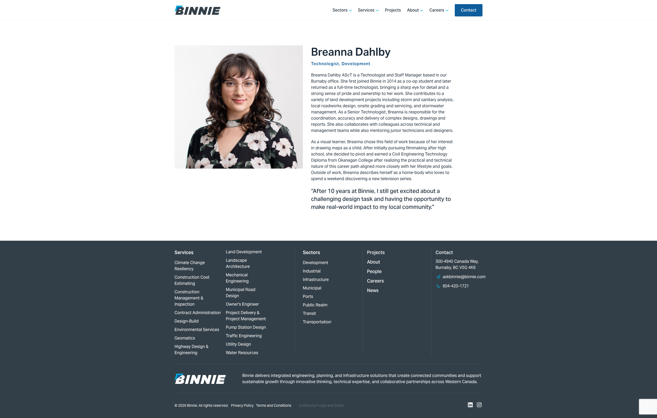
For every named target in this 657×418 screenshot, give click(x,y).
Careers (436, 10)
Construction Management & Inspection (189, 298)
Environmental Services (197, 329)
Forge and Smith (330, 405)
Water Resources (242, 352)
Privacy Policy (242, 405)
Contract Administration (198, 312)
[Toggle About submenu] (421, 10)
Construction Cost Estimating (192, 280)
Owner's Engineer (242, 304)
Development (315, 262)
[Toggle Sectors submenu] (350, 10)
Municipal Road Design (240, 292)
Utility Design (238, 344)
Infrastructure (316, 279)
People (374, 271)
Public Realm (315, 305)
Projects (393, 10)
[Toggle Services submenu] (377, 10)
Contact (468, 10)
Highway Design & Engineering (191, 349)
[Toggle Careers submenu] (447, 10)
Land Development (244, 252)
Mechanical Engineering (237, 278)
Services (366, 10)
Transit (309, 313)
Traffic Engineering (244, 335)
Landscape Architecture (238, 263)
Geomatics (185, 338)
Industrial (312, 271)
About (413, 10)
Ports (308, 296)
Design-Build (187, 321)
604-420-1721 (456, 286)
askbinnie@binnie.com (464, 276)
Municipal (312, 288)
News (373, 290)
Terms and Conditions (273, 405)
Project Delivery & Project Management (246, 316)
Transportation (317, 322)
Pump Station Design (246, 327)
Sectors (340, 10)
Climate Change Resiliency (190, 265)
